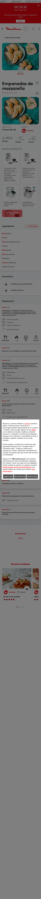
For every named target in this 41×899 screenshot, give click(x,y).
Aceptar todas (8, 476)
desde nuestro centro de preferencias (17, 467)
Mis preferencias (19, 476)
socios (27, 423)
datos (34, 430)
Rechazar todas (32, 476)
